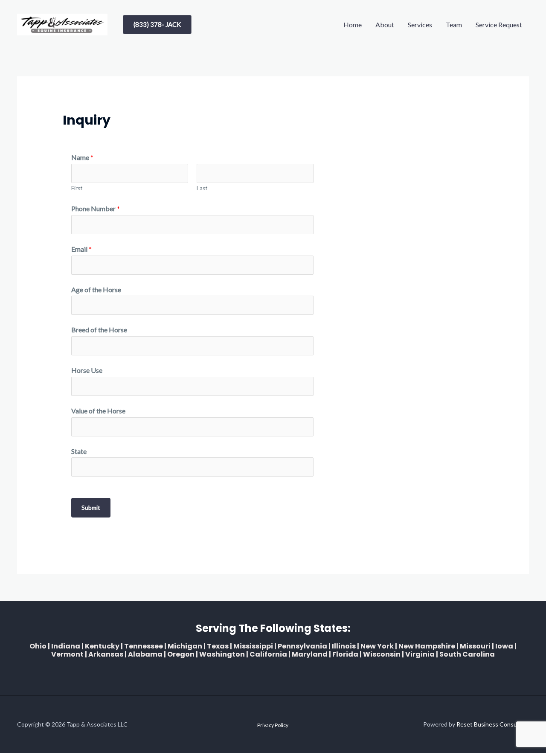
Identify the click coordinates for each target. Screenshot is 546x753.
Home (352, 24)
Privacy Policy (272, 725)
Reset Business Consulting (492, 724)
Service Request (499, 24)
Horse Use (86, 370)
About (384, 24)
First (77, 188)
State (79, 451)
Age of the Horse (96, 289)
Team (454, 24)
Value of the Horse (98, 411)
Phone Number (95, 208)
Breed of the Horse (99, 330)
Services (420, 24)
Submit (90, 507)
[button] (157, 24)
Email (81, 249)
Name (82, 157)
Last (202, 188)
